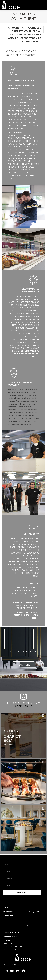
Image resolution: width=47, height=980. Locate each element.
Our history (8, 943)
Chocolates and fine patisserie (16, 919)
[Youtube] (12, 971)
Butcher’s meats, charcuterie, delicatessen (21, 925)
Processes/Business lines (13, 946)
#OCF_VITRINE (23, 706)
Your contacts (9, 949)
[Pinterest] (23, 971)
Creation (16, 912)
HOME (5, 908)
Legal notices (14, 965)
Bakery (6, 922)
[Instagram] (6, 971)
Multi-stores (40, 912)
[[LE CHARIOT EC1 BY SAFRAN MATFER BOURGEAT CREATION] (23, 735)
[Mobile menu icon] (42, 5)
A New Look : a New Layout (27, 912)
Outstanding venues (11, 928)
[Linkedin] (18, 971)
